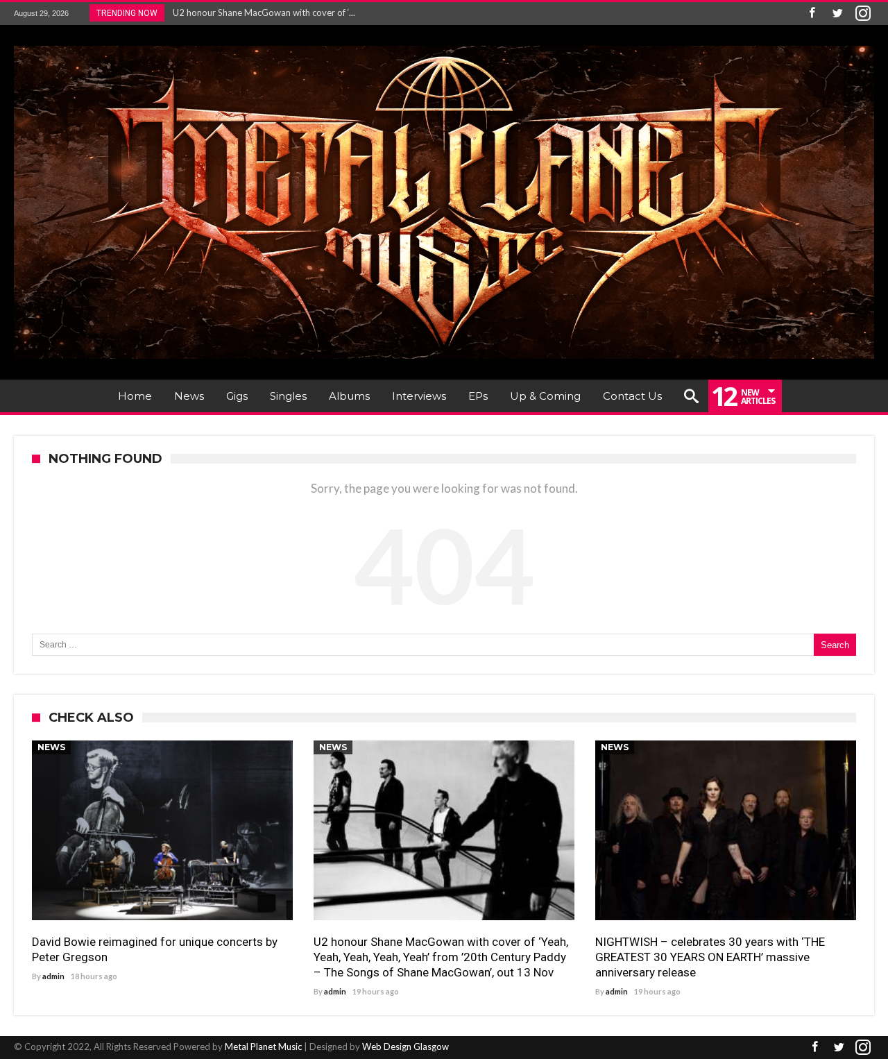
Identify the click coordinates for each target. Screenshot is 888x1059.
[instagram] (863, 13)
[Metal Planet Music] (444, 45)
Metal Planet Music (263, 1046)
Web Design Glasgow (405, 1046)
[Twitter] (837, 13)
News (51, 747)
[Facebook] (812, 13)
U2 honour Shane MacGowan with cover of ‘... (260, 12)
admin (53, 976)
